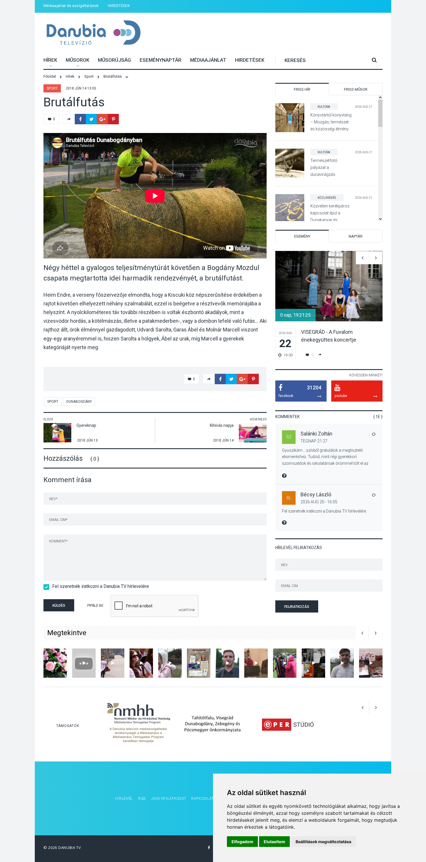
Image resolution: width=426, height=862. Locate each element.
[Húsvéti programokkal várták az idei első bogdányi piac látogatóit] (371, 663)
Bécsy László (316, 494)
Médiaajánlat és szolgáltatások (71, 5)
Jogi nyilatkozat (168, 798)
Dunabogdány (79, 402)
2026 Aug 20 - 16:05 (319, 502)
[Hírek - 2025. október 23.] (313, 663)
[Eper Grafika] (288, 724)
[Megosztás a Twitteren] (91, 119)
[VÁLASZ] (373, 434)
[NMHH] (139, 724)
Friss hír (302, 89)
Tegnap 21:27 (314, 441)
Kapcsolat (202, 798)
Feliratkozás (296, 607)
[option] (329, 305)
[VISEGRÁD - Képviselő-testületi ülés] (256, 663)
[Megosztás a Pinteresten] (113, 119)
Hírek (50, 60)
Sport (52, 88)
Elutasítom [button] (274, 841)
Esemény (302, 236)
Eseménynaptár (160, 60)
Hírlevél (124, 798)
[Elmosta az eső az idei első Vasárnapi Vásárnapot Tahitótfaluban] (284, 663)
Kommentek (287, 416)
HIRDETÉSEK (119, 5)
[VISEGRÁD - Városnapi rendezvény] (84, 663)
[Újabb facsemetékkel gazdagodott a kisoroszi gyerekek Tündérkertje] (170, 663)
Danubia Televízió (93, 33)
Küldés (58, 606)
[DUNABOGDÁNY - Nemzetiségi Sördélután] (141, 663)
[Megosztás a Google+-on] (102, 119)
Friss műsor (355, 89)
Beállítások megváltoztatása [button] (323, 841)
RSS (142, 798)
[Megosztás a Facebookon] (80, 119)
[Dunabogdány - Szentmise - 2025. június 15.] (55, 663)
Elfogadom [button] (242, 841)
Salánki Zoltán (316, 434)
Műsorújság (114, 60)
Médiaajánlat (208, 60)
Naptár (356, 236)
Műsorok (77, 60)
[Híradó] (112, 663)
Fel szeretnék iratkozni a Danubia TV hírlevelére (100, 586)
